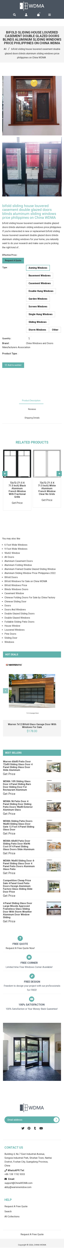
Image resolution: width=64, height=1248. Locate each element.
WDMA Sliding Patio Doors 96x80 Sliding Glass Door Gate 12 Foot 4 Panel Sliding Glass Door (18, 825)
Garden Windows (38, 298)
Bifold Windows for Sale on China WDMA (25, 581)
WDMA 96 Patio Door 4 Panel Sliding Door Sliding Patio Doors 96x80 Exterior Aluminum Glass (18, 805)
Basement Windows (40, 275)
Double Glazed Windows (17, 617)
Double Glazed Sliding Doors (19, 613)
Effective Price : (10, 255)
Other (55, 329)
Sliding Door (10, 637)
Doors (7, 605)
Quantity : (6, 338)
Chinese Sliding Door (15, 601)
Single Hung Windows (41, 314)
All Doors (9, 557)
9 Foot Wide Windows (15, 548)
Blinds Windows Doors (16, 589)
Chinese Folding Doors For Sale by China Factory (29, 597)
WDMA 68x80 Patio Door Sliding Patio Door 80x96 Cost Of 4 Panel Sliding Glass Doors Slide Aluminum (18, 845)
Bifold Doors (11, 577)
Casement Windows (40, 283)
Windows (9, 642)
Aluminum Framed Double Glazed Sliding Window (30, 569)
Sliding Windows (38, 322)
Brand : (6, 343)
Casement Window (14, 593)
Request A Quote (13, 260)
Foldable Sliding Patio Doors (19, 621)
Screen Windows (38, 306)
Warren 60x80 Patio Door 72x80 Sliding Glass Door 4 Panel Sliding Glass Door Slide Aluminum (17, 765)
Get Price (9, 774)
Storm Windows (37, 329)
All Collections (11, 1216)
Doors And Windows (15, 609)
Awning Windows (38, 267)
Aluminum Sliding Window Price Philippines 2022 (30, 573)
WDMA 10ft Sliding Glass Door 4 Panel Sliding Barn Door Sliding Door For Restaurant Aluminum (17, 785)
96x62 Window (12, 553)
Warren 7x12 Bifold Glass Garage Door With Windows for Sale (32, 726)
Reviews (32, 409)
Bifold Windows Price (15, 585)
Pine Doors (10, 633)
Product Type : (10, 353)
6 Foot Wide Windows (15, 544)
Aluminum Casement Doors (18, 561)
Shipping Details (32, 418)
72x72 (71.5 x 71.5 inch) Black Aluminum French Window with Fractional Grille (17, 489)
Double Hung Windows (41, 291)
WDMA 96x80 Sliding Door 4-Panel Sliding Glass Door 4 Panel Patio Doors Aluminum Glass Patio (19, 865)
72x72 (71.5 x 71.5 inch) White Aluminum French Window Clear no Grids (47, 488)
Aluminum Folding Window (18, 565)
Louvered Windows (14, 629)
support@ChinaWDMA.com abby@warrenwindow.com (18, 1183)
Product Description (31, 400)
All (5, 49)
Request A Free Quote (16, 1206)
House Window (12, 625)
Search (8, 1211)
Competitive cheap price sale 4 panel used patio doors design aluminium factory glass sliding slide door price (17, 886)
